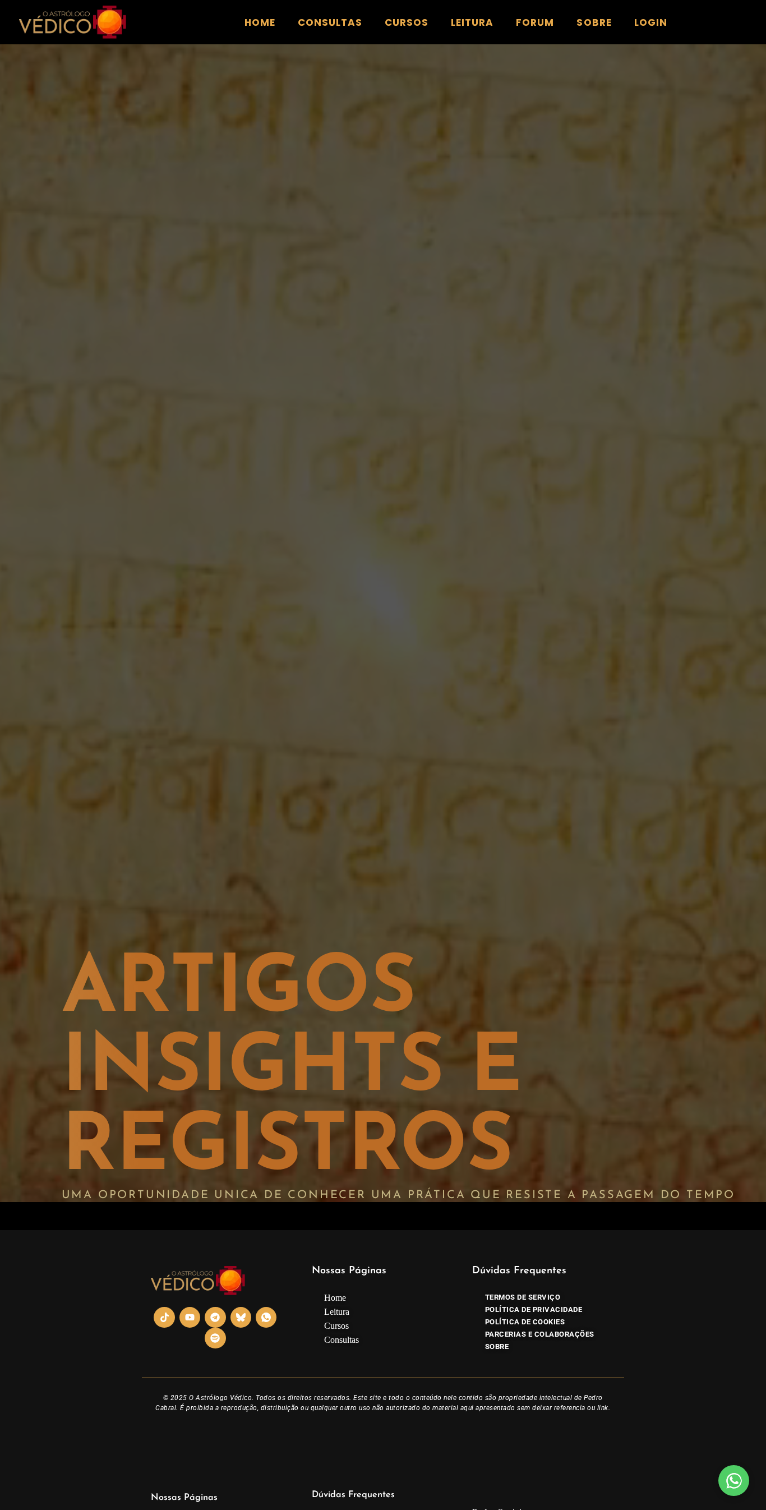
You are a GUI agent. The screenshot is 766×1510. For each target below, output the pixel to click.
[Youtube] (189, 1317)
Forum (535, 22)
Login (650, 22)
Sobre (593, 22)
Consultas (330, 22)
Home (259, 22)
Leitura (472, 22)
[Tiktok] (164, 1317)
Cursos (406, 22)
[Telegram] (215, 1317)
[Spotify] (215, 1338)
